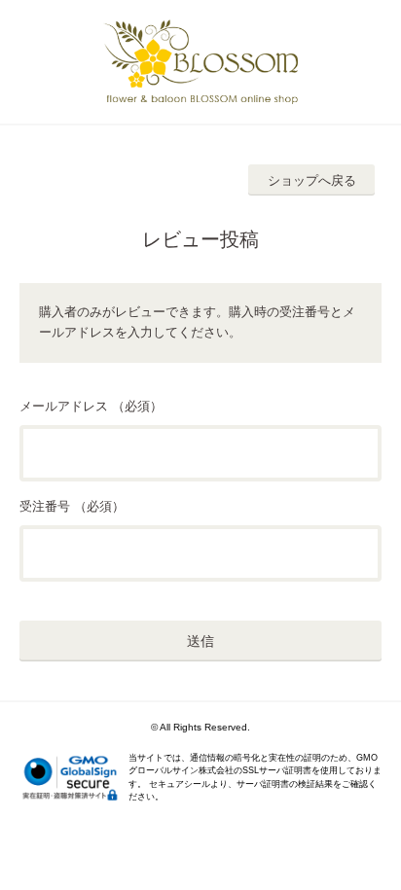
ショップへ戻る (312, 180)
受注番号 (44, 506)
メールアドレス (63, 406)
